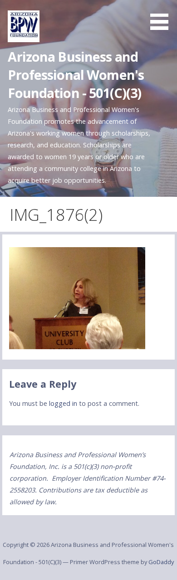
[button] (162, 16)
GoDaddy (161, 562)
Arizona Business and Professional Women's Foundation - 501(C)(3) (76, 75)
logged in (63, 403)
